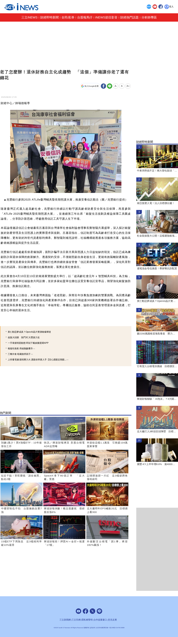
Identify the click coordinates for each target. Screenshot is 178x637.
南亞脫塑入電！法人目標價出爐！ (156, 203)
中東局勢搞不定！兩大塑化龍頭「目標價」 (157, 170)
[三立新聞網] (149, 6)
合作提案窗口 (100, 620)
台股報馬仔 (84, 17)
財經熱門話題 (129, 17)
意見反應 (112, 620)
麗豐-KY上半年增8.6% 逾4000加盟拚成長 (157, 464)
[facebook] (160, 6)
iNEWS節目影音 (106, 17)
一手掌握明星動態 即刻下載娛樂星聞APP (28, 343)
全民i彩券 (67, 17)
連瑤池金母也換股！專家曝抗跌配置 (157, 268)
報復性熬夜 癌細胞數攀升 (21, 348)
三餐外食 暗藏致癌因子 (20, 354)
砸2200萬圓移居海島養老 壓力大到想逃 (157, 333)
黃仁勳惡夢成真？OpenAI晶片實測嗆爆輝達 (29, 332)
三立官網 (76, 620)
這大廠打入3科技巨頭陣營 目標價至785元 (157, 431)
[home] (21, 6)
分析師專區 (149, 17)
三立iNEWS (29, 17)
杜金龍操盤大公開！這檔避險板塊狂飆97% (157, 235)
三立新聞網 (65, 620)
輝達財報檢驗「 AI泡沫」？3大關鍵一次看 (157, 399)
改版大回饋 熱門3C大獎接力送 (24, 337)
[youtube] (155, 6)
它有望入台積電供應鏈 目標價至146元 (157, 366)
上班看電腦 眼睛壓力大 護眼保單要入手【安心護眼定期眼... (38, 359)
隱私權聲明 (87, 620)
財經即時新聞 (49, 17)
